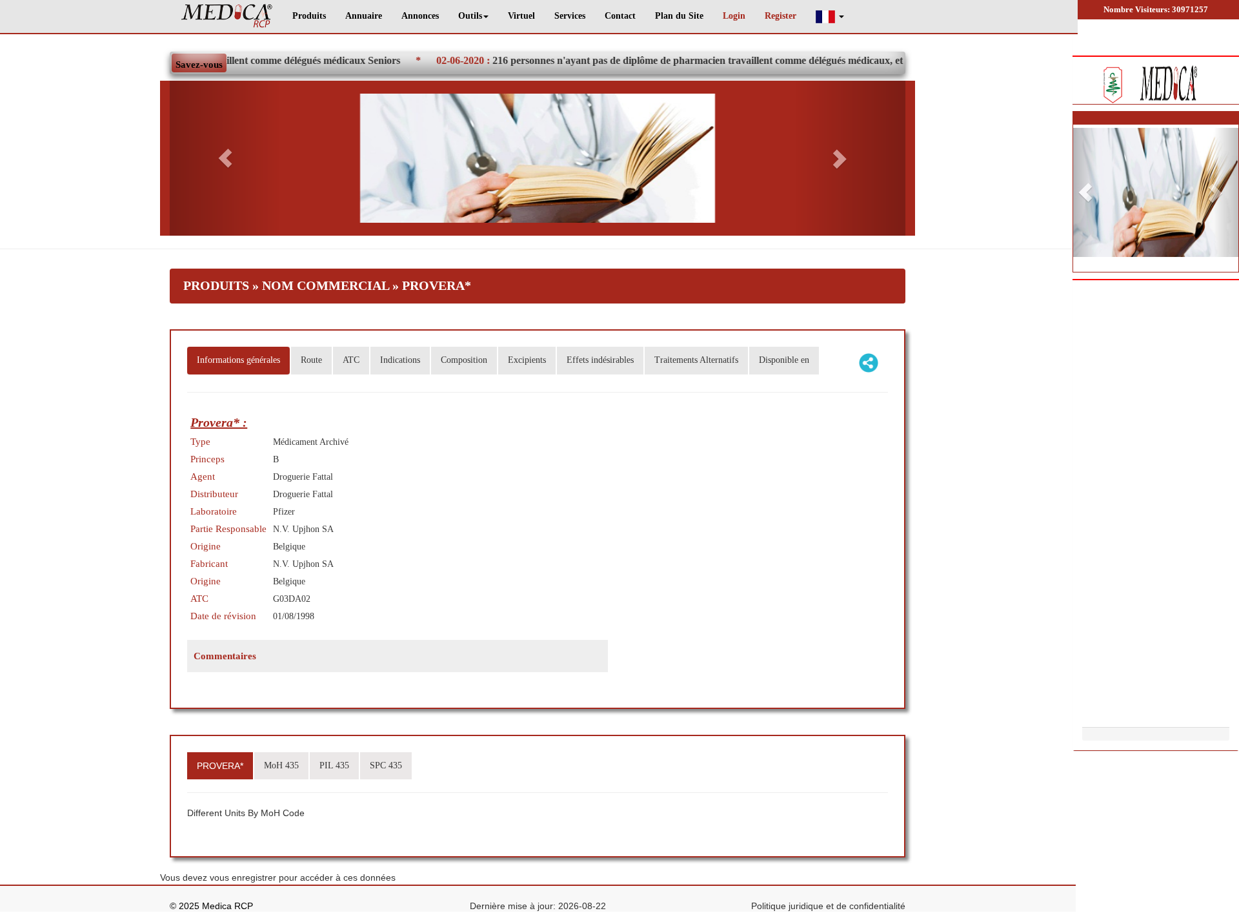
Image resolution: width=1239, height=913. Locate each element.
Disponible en (784, 360)
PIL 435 (334, 765)
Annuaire (363, 16)
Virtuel (521, 16)
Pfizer (284, 512)
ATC (351, 360)
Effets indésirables (600, 360)
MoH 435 (281, 765)
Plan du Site (679, 16)
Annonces (420, 16)
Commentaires (225, 656)
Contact (620, 16)
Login (734, 16)
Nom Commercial (325, 285)
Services (569, 16)
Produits (309, 16)
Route (311, 360)
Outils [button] (470, 16)
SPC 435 (386, 765)
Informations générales (238, 360)
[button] (830, 16)
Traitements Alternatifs (696, 360)
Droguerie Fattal (303, 477)
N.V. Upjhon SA (303, 564)
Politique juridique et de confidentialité (828, 906)
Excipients (527, 360)
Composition (464, 360)
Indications (400, 360)
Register (780, 16)
